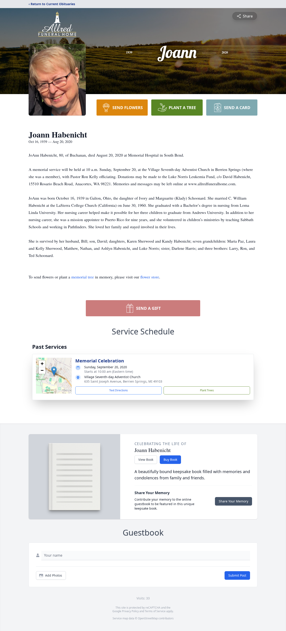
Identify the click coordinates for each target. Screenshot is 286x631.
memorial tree (82, 277)
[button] (54, 371)
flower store (149, 277)
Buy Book (170, 459)
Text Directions (118, 390)
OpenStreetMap (148, 618)
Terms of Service (155, 611)
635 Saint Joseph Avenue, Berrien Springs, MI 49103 (123, 381)
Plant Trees (207, 390)
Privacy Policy (130, 611)
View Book (145, 459)
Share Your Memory (233, 501)
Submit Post (237, 575)
